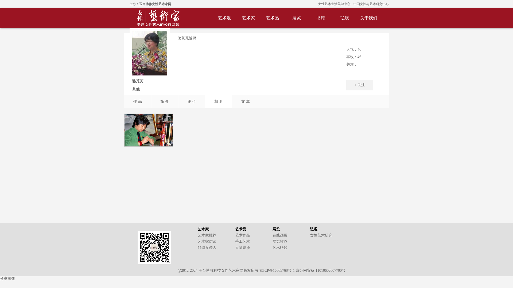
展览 (296, 18)
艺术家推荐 (207, 235)
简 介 (164, 101)
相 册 (218, 101)
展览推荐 (280, 241)
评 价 (191, 101)
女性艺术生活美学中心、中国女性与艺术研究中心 (353, 4)
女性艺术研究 (321, 235)
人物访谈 (242, 248)
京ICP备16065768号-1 (277, 271)
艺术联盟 (280, 248)
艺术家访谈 (207, 241)
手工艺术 (242, 241)
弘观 (344, 18)
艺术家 (248, 18)
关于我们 (368, 18)
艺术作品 (242, 235)
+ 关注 (359, 85)
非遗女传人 (207, 248)
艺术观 (224, 18)
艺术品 (272, 18)
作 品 (137, 101)
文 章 (245, 101)
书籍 (320, 18)
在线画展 (280, 235)
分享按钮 (7, 279)
